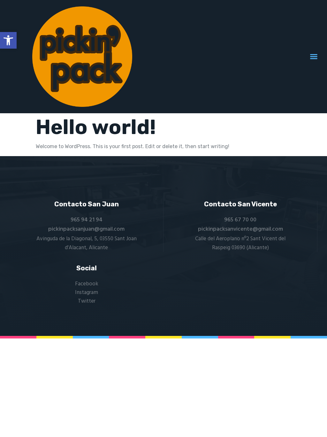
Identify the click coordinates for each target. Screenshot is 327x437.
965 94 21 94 (87, 220)
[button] (8, 40)
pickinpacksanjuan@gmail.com (86, 229)
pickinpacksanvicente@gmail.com (240, 229)
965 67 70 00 (240, 220)
